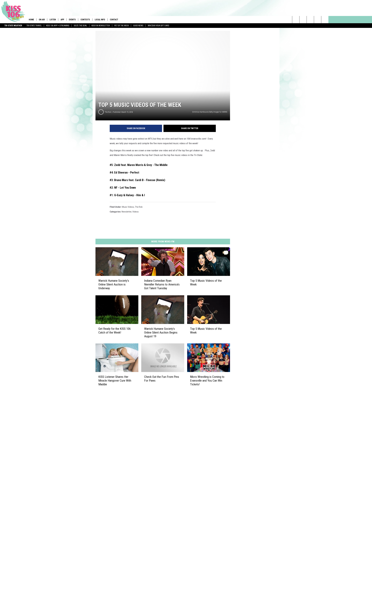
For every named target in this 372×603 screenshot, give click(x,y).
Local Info (100, 19)
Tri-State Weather (13, 25)
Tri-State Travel (34, 25)
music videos (128, 207)
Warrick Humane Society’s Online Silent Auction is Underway (113, 284)
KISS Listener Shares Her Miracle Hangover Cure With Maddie (114, 380)
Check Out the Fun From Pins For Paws (161, 378)
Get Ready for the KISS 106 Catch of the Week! (114, 330)
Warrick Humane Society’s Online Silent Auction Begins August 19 (160, 332)
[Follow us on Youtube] (324, 19)
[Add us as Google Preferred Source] (303, 19)
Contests (85, 19)
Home (31, 19)
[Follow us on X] (317, 19)
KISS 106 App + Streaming (57, 25)
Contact (114, 19)
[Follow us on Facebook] (310, 19)
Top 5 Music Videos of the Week (206, 282)
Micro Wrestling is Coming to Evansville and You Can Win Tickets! (207, 380)
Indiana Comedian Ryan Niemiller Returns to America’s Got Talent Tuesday (162, 284)
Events (72, 19)
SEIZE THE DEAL (80, 25)
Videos (135, 212)
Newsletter (127, 212)
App (62, 19)
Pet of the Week (121, 25)
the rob (139, 207)
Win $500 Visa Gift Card (158, 25)
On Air (42, 19)
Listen (53, 19)
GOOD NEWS (138, 25)
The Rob (108, 112)
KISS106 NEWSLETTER (101, 25)
